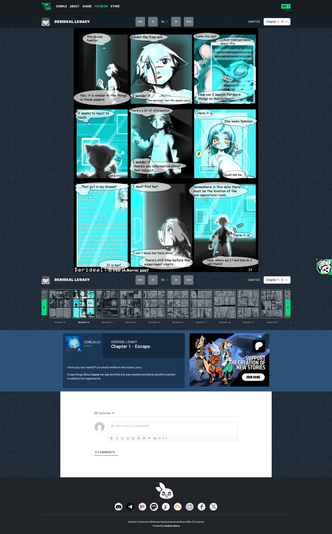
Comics (61, 6)
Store (115, 6)
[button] (287, 307)
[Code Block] (149, 438)
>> (188, 21)
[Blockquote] (144, 438)
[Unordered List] (138, 438)
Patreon (101, 6)
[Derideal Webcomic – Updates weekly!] (46, 6)
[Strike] (127, 438)
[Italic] (117, 438)
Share (87, 6)
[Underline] (122, 438)
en (284, 6)
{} (159, 438)
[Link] (154, 438)
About (74, 6)
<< (140, 21)
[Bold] (111, 438)
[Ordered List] (133, 438)
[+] (165, 438)
